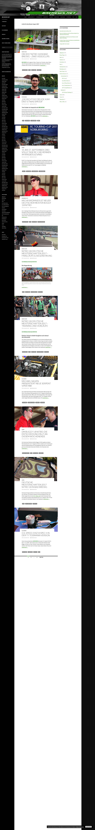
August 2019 (4, 98)
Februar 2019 (4, 104)
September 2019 (5, 96)
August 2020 (4, 92)
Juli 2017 (3, 134)
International (63, 76)
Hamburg (41, 453)
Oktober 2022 (4, 86)
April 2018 (3, 120)
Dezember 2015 (5, 163)
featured (27, 120)
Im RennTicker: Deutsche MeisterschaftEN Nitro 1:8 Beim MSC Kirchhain (6, 64)
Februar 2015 (4, 179)
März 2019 (4, 103)
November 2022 (5, 84)
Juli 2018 (3, 115)
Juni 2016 (3, 154)
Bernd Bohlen (34, 58)
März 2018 (4, 121)
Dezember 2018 (5, 107)
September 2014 (5, 187)
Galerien (61, 59)
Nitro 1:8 (46, 351)
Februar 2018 (4, 123)
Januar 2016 (4, 162)
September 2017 (5, 131)
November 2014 (5, 184)
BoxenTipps (62, 55)
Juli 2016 (3, 152)
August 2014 (4, 188)
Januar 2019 (4, 106)
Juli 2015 (3, 171)
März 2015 (4, 177)
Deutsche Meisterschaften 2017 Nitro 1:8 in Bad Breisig (34, 484)
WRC (39, 120)
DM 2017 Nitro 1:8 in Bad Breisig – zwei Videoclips (35, 55)
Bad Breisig (25, 351)
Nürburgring (34, 171)
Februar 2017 (4, 142)
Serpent (37, 402)
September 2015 (5, 168)
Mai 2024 (3, 78)
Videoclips (24, 51)
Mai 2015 (3, 174)
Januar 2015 (4, 180)
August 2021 (4, 90)
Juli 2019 (3, 100)
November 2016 (5, 146)
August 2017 (4, 132)
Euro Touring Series (66, 85)
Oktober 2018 (4, 110)
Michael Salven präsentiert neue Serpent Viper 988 (36, 383)
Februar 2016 (4, 160)
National (62, 90)
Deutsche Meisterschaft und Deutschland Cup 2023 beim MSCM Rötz (7, 57)
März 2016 (4, 159)
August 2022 (4, 89)
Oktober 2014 (4, 185)
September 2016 (5, 149)
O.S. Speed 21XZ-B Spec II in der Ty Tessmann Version (36, 534)
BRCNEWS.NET (6, 17)
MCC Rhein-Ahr (40, 351)
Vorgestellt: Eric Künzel (64, 43)
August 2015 (4, 170)
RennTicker (24, 248)
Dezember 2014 (5, 182)
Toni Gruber (33, 120)
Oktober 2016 (4, 148)
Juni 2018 (3, 117)
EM (23, 120)
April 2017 (3, 138)
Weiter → (42, 557)
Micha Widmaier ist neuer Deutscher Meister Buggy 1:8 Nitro (36, 202)
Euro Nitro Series (65, 80)
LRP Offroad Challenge (66, 92)
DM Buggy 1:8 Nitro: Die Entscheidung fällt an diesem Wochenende (34, 434)
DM (30, 221)
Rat (60, 64)
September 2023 (5, 79)
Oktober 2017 (4, 129)
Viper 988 (42, 402)
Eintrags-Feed (4, 236)
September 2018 (5, 112)
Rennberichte (25, 198)
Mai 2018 (3, 118)
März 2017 (4, 140)
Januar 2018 (4, 124)
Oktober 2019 (4, 95)
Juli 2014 (3, 190)
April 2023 (3, 82)
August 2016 (4, 151)
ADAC (24, 171)
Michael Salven (31, 402)
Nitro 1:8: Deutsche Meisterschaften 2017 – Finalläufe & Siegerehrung (37, 253)
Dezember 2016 (5, 145)
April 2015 (3, 176)
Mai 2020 (3, 93)
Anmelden (4, 234)
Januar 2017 (4, 143)
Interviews (24, 96)
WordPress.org (4, 239)
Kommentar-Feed (5, 237)
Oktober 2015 (4, 166)
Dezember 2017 (5, 126)
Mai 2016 (3, 156)
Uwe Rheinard (42, 171)
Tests (61, 97)
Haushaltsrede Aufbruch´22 (65, 31)
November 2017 (5, 128)
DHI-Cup (64, 78)
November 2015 (5, 165)
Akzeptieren (88, 826)
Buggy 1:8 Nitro (26, 453)
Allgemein (24, 378)
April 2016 (3, 157)
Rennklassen (62, 69)
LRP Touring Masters (66, 87)
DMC (61, 57)
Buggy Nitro (25, 221)
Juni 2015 (3, 173)
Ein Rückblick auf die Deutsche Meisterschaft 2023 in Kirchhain (7, 60)
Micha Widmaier (41, 221)
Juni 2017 (3, 135)
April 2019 (3, 101)
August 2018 (4, 114)
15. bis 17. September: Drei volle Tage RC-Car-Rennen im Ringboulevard (36, 152)
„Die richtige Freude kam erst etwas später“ (36, 100)
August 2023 (4, 81)
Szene (23, 147)
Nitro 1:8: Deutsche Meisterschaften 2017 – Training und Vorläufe (35, 323)
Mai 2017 (3, 137)
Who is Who (62, 101)
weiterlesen (43, 65)
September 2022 (5, 87)
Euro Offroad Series (66, 83)
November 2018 (5, 109)
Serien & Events (63, 73)
